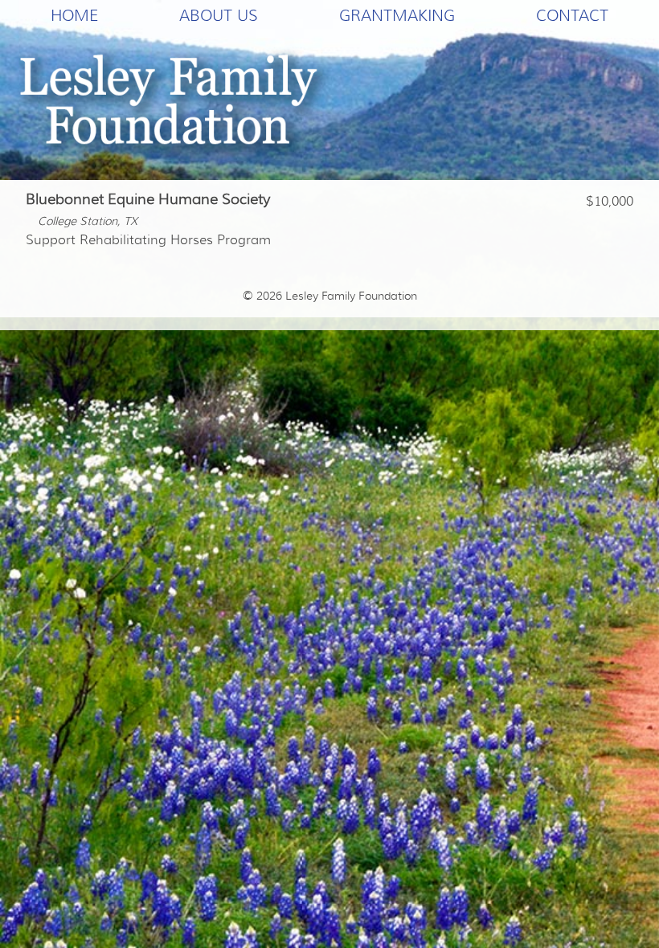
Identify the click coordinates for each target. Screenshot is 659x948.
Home (74, 15)
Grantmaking (397, 15)
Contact (572, 15)
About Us (218, 15)
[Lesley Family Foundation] (173, 105)
